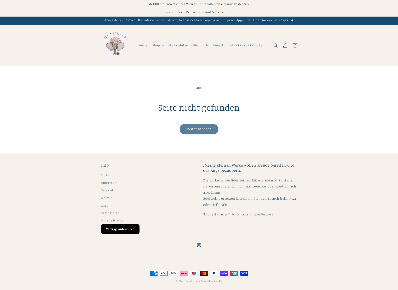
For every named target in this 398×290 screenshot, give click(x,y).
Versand (107, 190)
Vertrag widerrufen (120, 229)
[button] (157, 45)
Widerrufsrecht (112, 220)
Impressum (109, 182)
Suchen (106, 175)
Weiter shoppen (199, 129)
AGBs (104, 205)
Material (107, 197)
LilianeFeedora (192, 281)
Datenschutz (110, 213)
